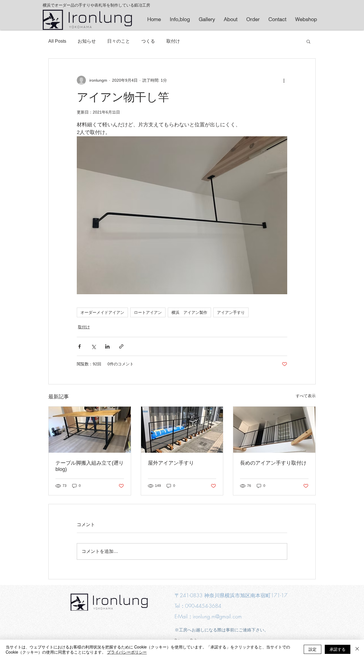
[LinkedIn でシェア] (107, 346)
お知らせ (87, 41)
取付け (173, 41)
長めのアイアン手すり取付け (273, 463)
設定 (313, 649)
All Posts (57, 41)
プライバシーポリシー (127, 652)
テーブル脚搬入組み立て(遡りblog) (89, 466)
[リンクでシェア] (121, 346)
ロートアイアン (148, 312)
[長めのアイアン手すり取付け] (274, 430)
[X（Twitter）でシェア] (93, 346)
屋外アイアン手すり (171, 463)
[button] (308, 41)
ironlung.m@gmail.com (217, 616)
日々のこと (118, 41)
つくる (148, 41)
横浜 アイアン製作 (189, 312)
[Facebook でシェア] (79, 346)
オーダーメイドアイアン (102, 312)
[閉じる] (357, 649)
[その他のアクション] (283, 80)
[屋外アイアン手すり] (182, 430)
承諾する (338, 649)
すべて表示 (306, 396)
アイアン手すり (231, 312)
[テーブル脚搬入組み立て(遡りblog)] (90, 430)
